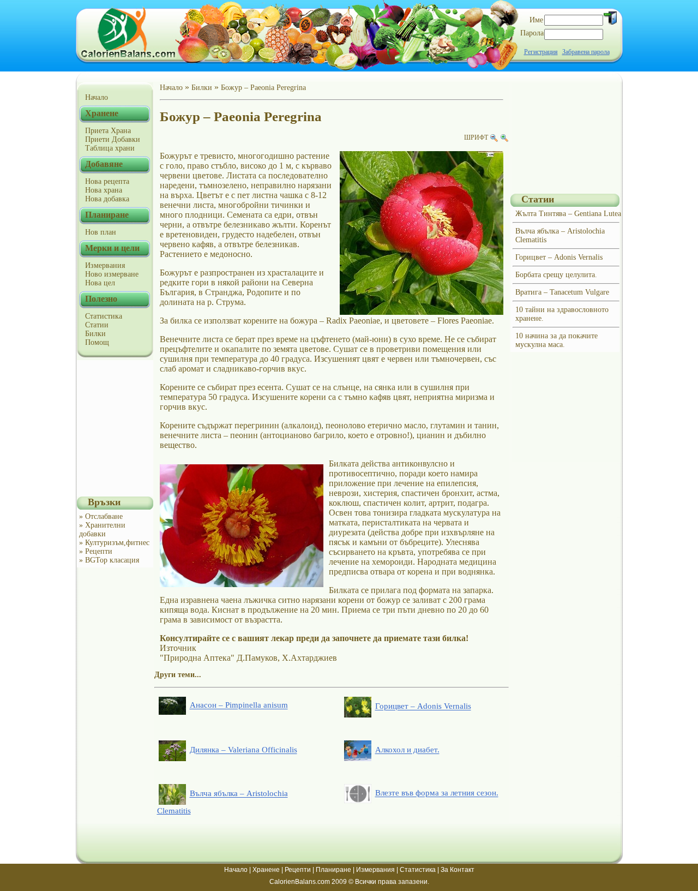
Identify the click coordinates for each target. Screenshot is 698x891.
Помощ (97, 342)
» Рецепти (95, 551)
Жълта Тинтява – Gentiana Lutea (568, 214)
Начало (96, 97)
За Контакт (457, 870)
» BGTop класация (109, 560)
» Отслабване (101, 516)
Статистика (103, 316)
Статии (97, 325)
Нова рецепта (107, 181)
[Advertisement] (115, 428)
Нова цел (100, 283)
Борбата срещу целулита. (556, 275)
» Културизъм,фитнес (114, 543)
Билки (95, 334)
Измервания (105, 265)
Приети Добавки (112, 139)
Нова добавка (107, 199)
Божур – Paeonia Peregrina (263, 87)
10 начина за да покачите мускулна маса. (556, 340)
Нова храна (103, 190)
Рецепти (298, 870)
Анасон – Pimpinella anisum (239, 705)
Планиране (333, 870)
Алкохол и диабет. (407, 750)
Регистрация (541, 52)
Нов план (100, 232)
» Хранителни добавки (102, 529)
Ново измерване (112, 274)
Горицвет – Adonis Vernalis (423, 706)
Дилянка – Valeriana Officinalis (243, 750)
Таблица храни (110, 148)
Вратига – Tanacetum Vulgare (562, 292)
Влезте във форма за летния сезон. (436, 793)
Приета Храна (108, 131)
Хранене (266, 870)
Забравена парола (586, 52)
